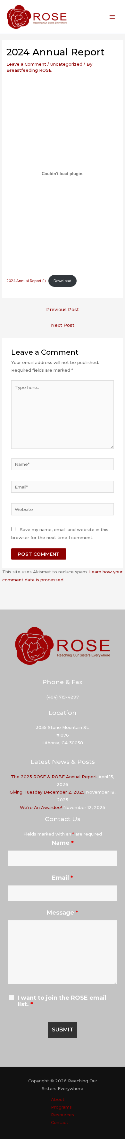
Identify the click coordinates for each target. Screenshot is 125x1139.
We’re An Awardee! (41, 807)
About (57, 1099)
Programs (61, 1107)
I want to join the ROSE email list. (62, 1001)
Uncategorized (66, 64)
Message (62, 912)
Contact (59, 1122)
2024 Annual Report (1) (26, 281)
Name (63, 842)
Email (62, 877)
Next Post (62, 325)
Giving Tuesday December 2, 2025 (47, 792)
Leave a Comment (26, 64)
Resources (62, 1114)
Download (62, 281)
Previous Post (62, 309)
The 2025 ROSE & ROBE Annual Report (54, 776)
